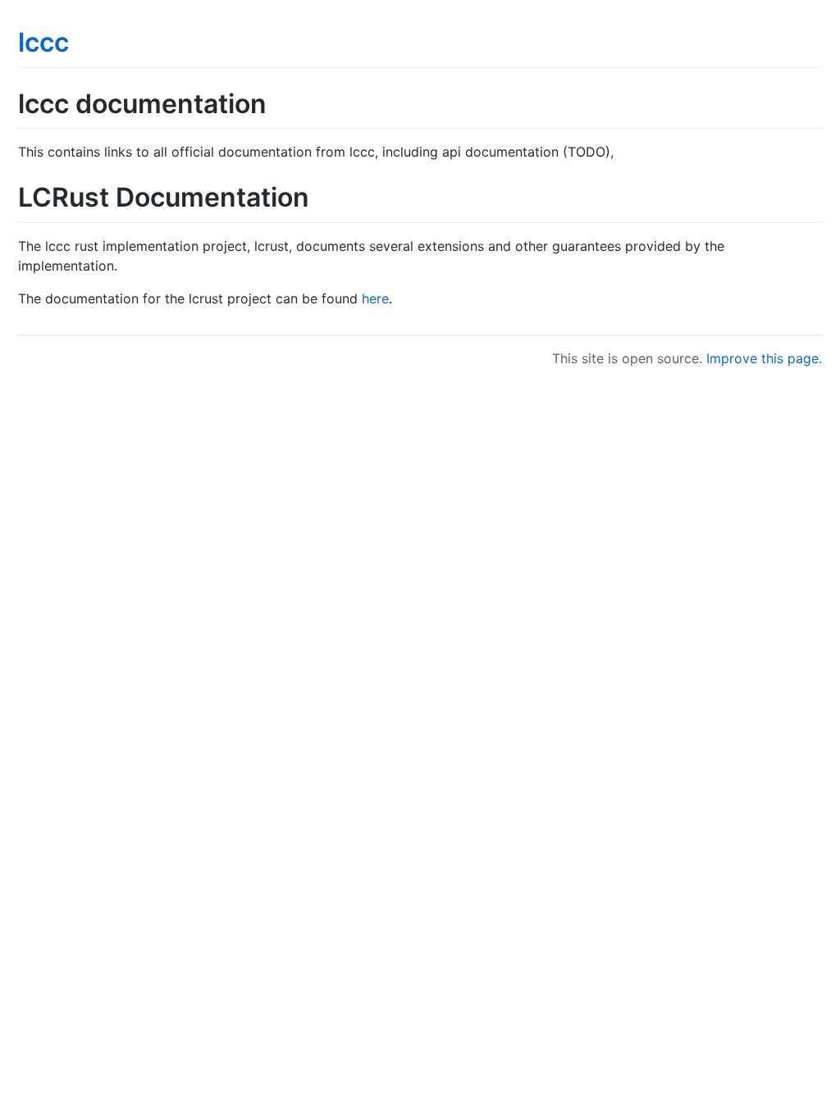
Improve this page (762, 358)
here (375, 298)
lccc (43, 42)
